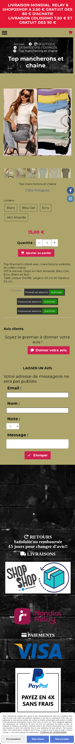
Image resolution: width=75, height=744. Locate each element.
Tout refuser (38, 739)
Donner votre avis (51, 350)
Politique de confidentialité (53, 732)
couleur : (10, 200)
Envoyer (40, 455)
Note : (13, 418)
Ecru (45, 208)
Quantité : (26, 243)
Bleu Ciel (28, 208)
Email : (14, 388)
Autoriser (56, 292)
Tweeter (16, 290)
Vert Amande (16, 217)
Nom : (13, 403)
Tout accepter (62, 739)
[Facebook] (70, 190)
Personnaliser (13, 739)
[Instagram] (70, 198)
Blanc (11, 208)
